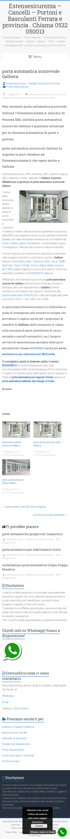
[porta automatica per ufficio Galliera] (16, 467)
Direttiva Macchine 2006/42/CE (20, 295)
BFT (4, 269)
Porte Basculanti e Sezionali (18, 755)
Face (54, 261)
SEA (9, 269)
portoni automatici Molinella (50, 514)
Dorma (35, 265)
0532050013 (36, 273)
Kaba (43, 265)
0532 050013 (21, 708)
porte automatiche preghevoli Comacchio (32, 534)
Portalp (25, 265)
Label (16, 269)
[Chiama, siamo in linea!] (62, 832)
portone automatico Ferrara (20, 98)
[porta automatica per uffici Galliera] (47, 429)
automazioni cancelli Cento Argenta (24, 506)
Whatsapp (8, 695)
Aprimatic (7, 265)
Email (5, 702)
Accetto (39, 825)
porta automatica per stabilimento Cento (31, 549)
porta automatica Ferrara (38, 94)
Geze (17, 265)
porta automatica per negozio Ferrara (32, 377)
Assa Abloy (18, 261)
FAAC (47, 261)
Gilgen (50, 265)
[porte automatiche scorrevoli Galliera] (16, 429)
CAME (61, 261)
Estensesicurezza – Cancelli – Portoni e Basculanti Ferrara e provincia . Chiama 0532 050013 (35, 18)
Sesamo (38, 261)
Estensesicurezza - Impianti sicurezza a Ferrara (33, 83)
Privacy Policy (11, 832)
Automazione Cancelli (14, 732)
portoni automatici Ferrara (44, 98)
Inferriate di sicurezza (14, 738)
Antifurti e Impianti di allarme (18, 726)
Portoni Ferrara (10, 761)
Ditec (29, 261)
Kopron (59, 265)
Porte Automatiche (17, 86)
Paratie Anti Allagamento (16, 744)
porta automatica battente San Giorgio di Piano (28, 381)
